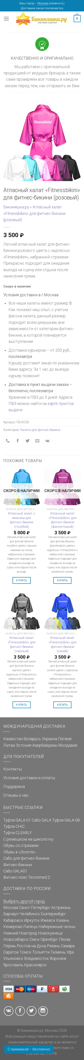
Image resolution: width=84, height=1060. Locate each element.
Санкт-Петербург (34, 907)
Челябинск (29, 914)
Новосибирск (16, 939)
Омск (35, 939)
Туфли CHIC (14, 826)
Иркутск (32, 920)
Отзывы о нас (16, 795)
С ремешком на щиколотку (28, 839)
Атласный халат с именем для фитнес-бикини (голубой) (21, 520)
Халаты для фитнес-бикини (40, 430)
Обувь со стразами (21, 845)
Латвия (64, 739)
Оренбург (49, 939)
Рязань (53, 946)
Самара (68, 946)
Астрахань (61, 907)
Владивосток (36, 958)
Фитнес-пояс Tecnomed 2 (26, 877)
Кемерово (12, 926)
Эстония (23, 745)
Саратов (11, 952)
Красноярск (35, 965)
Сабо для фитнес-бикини (26, 858)
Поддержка (14, 786)
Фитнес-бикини (17, 865)
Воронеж (58, 958)
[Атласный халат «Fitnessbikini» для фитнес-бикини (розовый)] (42, 142)
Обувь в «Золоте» (19, 852)
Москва (42, 3)
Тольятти (41, 952)
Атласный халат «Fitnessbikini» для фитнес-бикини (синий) (62, 644)
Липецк (30, 926)
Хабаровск (13, 920)
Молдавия (67, 745)
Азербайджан (44, 745)
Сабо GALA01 (15, 871)
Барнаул (10, 914)
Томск (25, 952)
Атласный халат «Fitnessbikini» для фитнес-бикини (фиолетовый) (62, 520)
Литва (9, 745)
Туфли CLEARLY (17, 833)
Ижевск (48, 920)
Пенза (64, 939)
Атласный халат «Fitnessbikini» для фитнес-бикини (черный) (21, 644)
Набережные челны (57, 926)
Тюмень (58, 952)
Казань (62, 920)
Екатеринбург (53, 914)
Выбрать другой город (24, 901)
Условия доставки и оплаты (29, 778)
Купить (21, 580)
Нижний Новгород (20, 933)
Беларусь (32, 739)
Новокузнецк (50, 933)
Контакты (12, 769)
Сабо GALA (41, 820)
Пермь (9, 946)
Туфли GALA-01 (17, 820)
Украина (49, 739)
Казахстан (13, 739)
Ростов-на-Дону (31, 946)
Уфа (70, 952)
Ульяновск (13, 958)
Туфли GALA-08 (66, 820)
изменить (57, 3)
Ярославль (13, 965)
